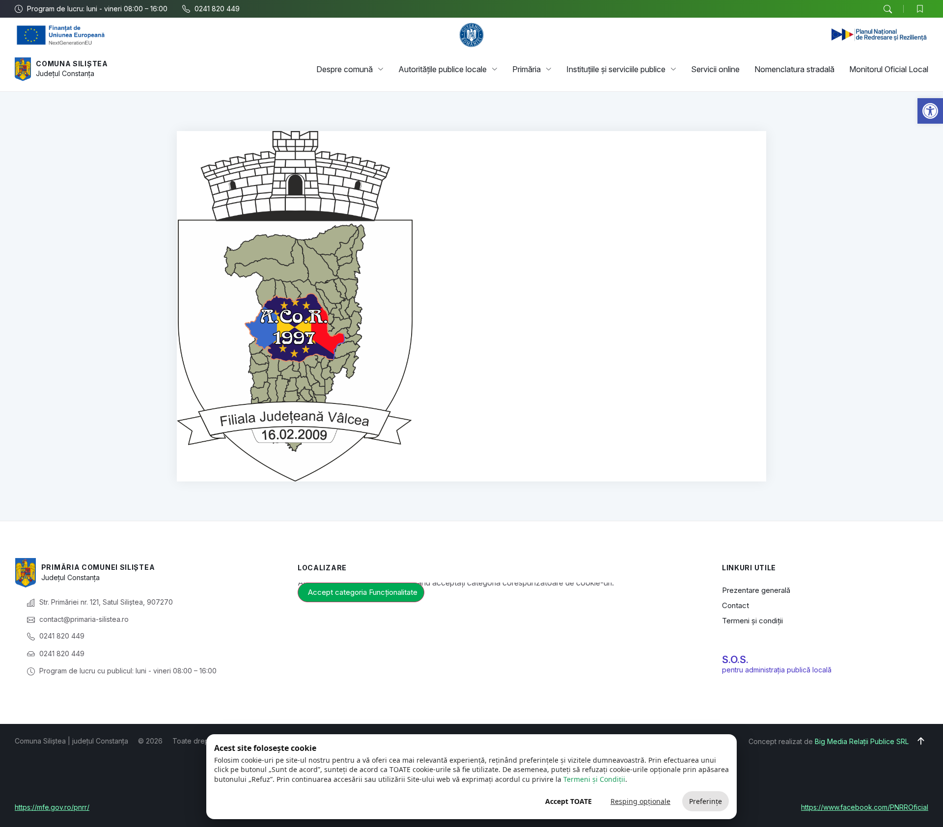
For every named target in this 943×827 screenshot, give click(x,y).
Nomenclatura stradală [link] (794, 69)
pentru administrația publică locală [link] (777, 670)
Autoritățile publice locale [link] (442, 69)
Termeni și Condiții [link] (594, 779)
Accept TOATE (568, 801)
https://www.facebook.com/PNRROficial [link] (864, 807)
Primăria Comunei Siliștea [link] (98, 567)
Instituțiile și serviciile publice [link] (616, 69)
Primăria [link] (526, 69)
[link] (930, 111)
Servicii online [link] (715, 69)
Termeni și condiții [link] (752, 620)
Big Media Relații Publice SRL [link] (862, 741)
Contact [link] (735, 605)
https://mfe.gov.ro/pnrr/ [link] (52, 807)
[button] (887, 9)
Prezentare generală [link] (756, 590)
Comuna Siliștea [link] (72, 63)
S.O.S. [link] (735, 660)
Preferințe (705, 801)
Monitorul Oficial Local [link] (888, 69)
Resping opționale (640, 801)
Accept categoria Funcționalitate (362, 592)
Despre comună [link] (344, 69)
